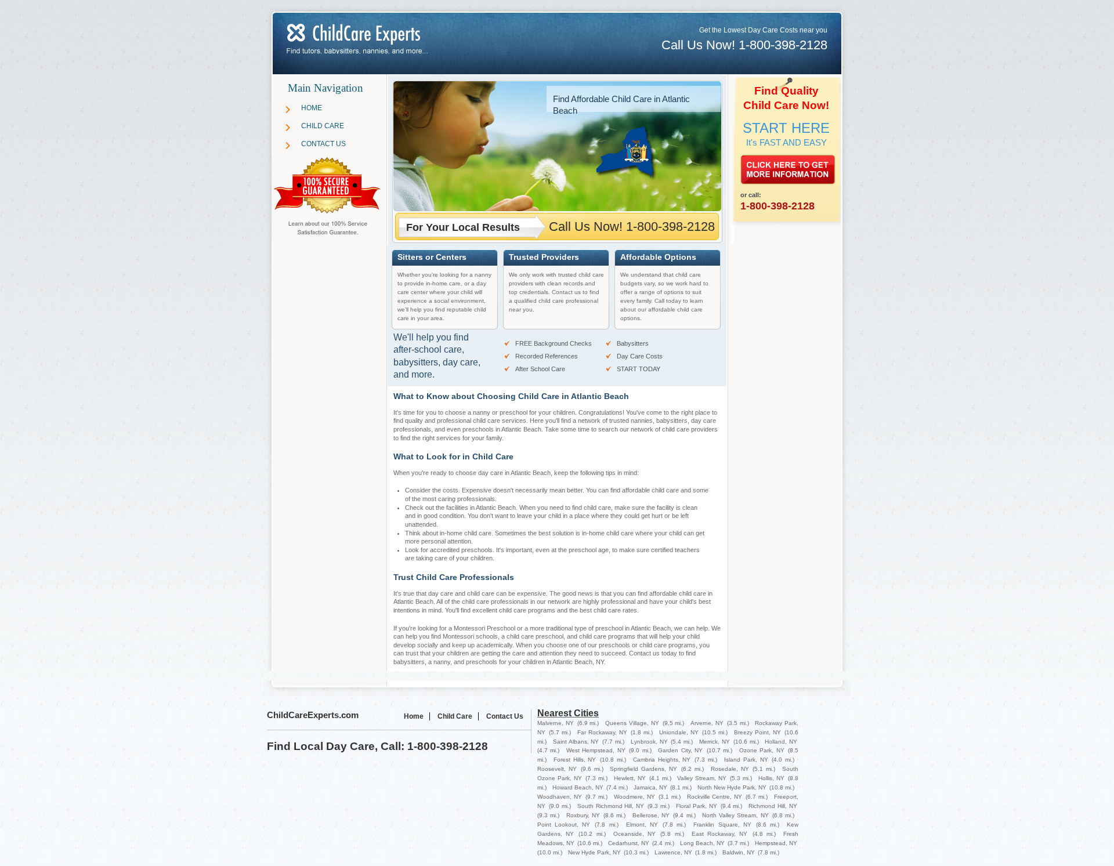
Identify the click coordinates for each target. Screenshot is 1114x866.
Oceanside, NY (634, 834)
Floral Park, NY (696, 806)
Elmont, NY (642, 824)
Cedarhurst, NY (628, 843)
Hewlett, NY (630, 778)
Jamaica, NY (650, 787)
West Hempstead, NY (595, 750)
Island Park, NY (746, 759)
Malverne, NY (555, 723)
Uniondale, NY (679, 732)
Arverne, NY (707, 723)
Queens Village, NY (632, 723)
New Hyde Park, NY (594, 852)
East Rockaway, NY (719, 834)
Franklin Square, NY (722, 824)
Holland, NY (781, 741)
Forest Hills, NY (575, 759)
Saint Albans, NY (576, 741)
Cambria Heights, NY (662, 759)
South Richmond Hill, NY (611, 806)
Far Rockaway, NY (602, 732)
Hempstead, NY (776, 843)
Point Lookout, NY (563, 824)
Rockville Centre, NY (715, 796)
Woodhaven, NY (559, 796)
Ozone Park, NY (761, 750)
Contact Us (323, 144)
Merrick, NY (714, 741)
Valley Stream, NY (701, 778)
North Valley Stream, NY (735, 815)
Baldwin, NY (738, 852)
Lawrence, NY (673, 852)
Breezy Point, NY (757, 732)
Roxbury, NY (583, 815)
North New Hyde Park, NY (731, 787)
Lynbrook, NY (649, 741)
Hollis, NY (771, 778)
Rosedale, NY (730, 769)
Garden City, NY (680, 750)
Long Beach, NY (702, 843)
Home (311, 108)
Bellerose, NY (651, 815)
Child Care (322, 126)
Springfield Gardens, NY (643, 769)
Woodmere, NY (634, 796)
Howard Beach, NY (577, 787)
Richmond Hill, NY (772, 806)
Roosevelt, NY (557, 769)
